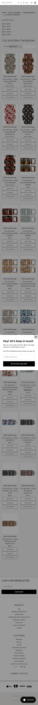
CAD (26, 2)
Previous (3, 703)
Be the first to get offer (19, 364)
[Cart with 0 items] (32, 2)
